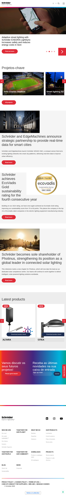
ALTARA (7, 339)
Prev (2, 81)
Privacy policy (7, 482)
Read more (8, 162)
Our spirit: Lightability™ (5, 437)
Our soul (4, 433)
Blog (4, 465)
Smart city (4, 468)
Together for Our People (7, 453)
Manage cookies (43, 484)
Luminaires (49, 433)
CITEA (41, 339)
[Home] (7, 3)
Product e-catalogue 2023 (36, 456)
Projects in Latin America (50, 459)
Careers (4, 444)
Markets (33, 433)
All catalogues (35, 460)
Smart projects (50, 455)
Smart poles (49, 442)
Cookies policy (21, 482)
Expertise (33, 436)
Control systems (50, 436)
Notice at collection (33, 493)
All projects (9, 102)
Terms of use (34, 482)
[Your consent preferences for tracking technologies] (63, 492)
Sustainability (5, 471)
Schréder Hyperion (7, 447)
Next (62, 52)
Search (58, 3)
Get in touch (64, 371)
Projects (49, 452)
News (18, 465)
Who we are (6, 430)
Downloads (35, 452)
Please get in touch (11, 373)
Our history (5, 441)
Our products (51, 430)
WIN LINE (32, 484)
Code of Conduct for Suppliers (14, 484)
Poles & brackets (50, 439)
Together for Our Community (22, 453)
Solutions (33, 439)
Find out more (9, 51)
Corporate (19, 468)
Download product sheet (18, 334)
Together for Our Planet (21, 431)
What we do (35, 430)
